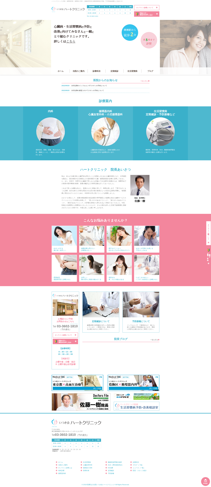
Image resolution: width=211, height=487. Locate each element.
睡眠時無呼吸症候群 (115, 462)
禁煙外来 (86, 470)
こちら (70, 41)
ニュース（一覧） (139, 468)
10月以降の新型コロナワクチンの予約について (87, 90)
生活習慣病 (132, 71)
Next (155, 47)
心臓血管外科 (87, 465)
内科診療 (61, 470)
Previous (56, 47)
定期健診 (111, 470)
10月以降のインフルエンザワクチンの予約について (89, 85)
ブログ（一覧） (138, 465)
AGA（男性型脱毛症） (115, 465)
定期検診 (114, 71)
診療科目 (97, 71)
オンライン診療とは (65, 468)
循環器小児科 (87, 468)
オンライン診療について (144, 7)
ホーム (61, 71)
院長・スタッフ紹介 (140, 470)
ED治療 (110, 468)
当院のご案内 (79, 71)
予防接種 (111, 473)
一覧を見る (144, 81)
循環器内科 (62, 473)
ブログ (150, 71)
